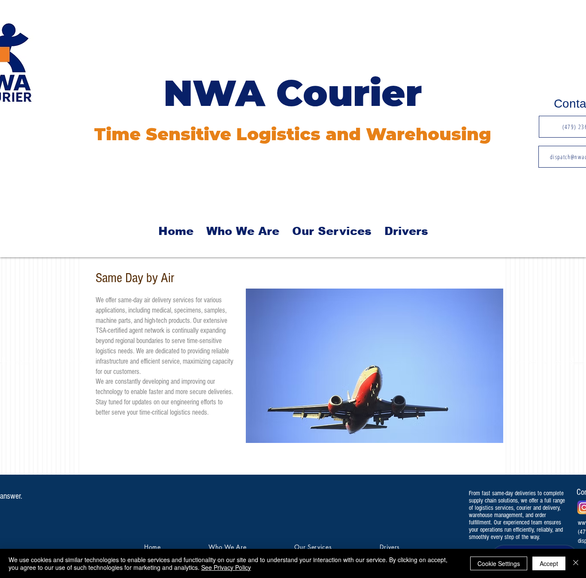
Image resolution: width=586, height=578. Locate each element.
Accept (549, 563)
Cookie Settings (498, 563)
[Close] (576, 563)
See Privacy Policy (226, 567)
